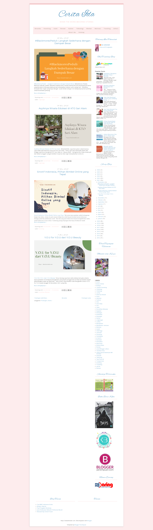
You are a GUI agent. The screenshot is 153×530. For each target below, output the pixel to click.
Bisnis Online (100, 284)
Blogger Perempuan (80, 525)
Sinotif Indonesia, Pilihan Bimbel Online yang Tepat (63, 173)
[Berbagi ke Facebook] (69, 97)
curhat (98, 293)
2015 (98, 231)
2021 (98, 180)
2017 (98, 227)
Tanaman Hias (100, 350)
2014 (98, 233)
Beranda (38, 28)
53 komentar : (56, 97)
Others (115, 28)
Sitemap (81, 32)
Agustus (100, 204)
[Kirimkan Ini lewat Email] (62, 97)
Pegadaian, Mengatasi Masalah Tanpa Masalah (110, 75)
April (99, 212)
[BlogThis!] (64, 97)
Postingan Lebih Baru (41, 298)
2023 (98, 176)
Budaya (98, 285)
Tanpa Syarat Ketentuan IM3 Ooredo (104, 353)
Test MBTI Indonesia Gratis (45, 504)
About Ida (72, 32)
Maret (100, 214)
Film (97, 302)
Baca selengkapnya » (40, 93)
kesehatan (99, 314)
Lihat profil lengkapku (106, 47)
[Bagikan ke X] (66, 97)
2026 (98, 170)
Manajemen (99, 323)
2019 (98, 223)
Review (63, 28)
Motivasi (98, 28)
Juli (99, 206)
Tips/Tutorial (100, 359)
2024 (98, 174)
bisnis (98, 282)
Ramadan (99, 340)
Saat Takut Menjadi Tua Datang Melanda (110, 110)
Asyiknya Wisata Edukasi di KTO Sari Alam (63, 108)
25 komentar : (56, 226)
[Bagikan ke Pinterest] (71, 97)
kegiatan (98, 311)
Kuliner (70, 28)
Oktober (100, 200)
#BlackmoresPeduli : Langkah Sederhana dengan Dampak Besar (54, 84)
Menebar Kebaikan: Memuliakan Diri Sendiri (109, 87)
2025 (98, 172)
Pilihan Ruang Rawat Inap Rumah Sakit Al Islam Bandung (109, 122)
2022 (98, 178)
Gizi (97, 305)
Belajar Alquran (41, 506)
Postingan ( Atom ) (46, 300)
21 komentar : (56, 290)
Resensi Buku (100, 345)
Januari (100, 218)
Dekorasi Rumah (101, 294)
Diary (98, 296)
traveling (99, 363)
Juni (99, 208)
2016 (98, 229)
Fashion (98, 300)
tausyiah (98, 355)
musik (98, 329)
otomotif (99, 332)
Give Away (99, 303)
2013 (98, 235)
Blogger (89, 520)
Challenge (99, 291)
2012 (98, 238)
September (101, 202)
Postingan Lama (86, 298)
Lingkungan (42, 99)
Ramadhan (99, 341)
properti (98, 338)
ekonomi (98, 298)
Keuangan (99, 316)
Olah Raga (99, 331)
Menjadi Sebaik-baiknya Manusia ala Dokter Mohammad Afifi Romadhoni (109, 148)
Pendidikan (99, 336)
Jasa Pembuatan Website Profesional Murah (50, 510)
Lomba (98, 322)
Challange (99, 289)
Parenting (47, 28)
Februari (101, 216)
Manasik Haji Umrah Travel (45, 511)
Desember (101, 182)
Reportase (99, 343)
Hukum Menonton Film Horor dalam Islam (110, 135)
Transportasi (100, 361)
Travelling (99, 364)
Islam (56, 28)
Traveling (107, 28)
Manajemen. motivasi (102, 325)
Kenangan (99, 312)
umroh (98, 366)
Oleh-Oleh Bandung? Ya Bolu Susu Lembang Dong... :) (110, 99)
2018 (98, 225)
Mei (99, 210)
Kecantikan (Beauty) (44, 292)
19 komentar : (56, 160)
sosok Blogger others (102, 349)
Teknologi (80, 28)
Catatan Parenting (101, 287)
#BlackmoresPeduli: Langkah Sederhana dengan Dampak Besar (62, 42)
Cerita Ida (77, 14)
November (101, 198)
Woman (89, 28)
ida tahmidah (105, 45)
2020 (98, 221)
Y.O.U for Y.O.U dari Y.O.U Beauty (62, 237)
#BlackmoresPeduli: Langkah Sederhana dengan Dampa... (107, 184)
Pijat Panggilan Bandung (44, 508)
